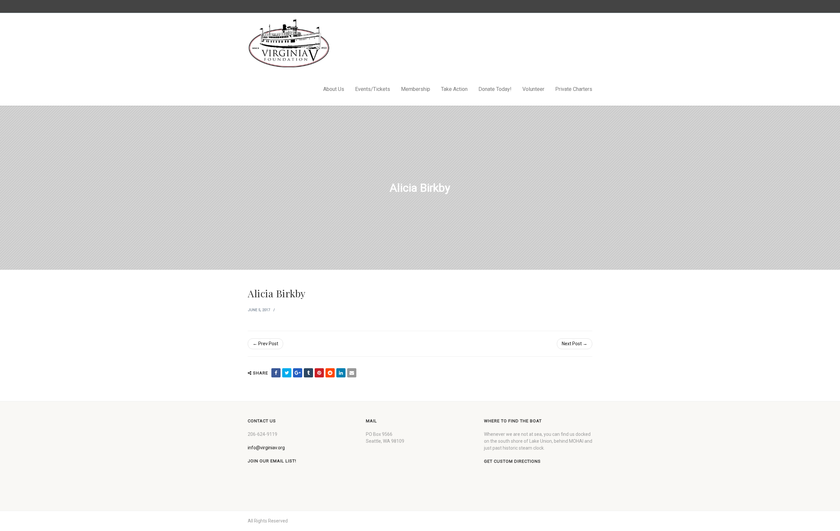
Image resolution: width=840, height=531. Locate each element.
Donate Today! (495, 89)
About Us (333, 89)
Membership (415, 89)
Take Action (454, 89)
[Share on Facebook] (276, 372)
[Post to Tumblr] (308, 372)
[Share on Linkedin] (341, 372)
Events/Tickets (372, 89)
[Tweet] (286, 372)
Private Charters (573, 89)
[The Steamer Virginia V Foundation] (289, 43)
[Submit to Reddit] (330, 372)
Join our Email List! (272, 460)
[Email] (351, 372)
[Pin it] (319, 372)
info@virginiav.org (266, 447)
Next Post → (574, 343)
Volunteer (533, 89)
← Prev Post (265, 343)
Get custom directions (512, 461)
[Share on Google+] (297, 372)
